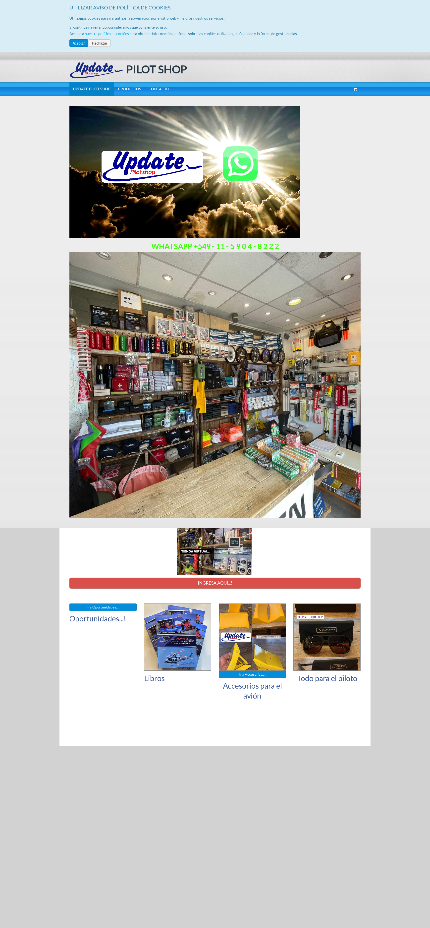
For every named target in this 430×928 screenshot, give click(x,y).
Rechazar (99, 43)
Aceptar (79, 43)
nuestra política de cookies (107, 33)
